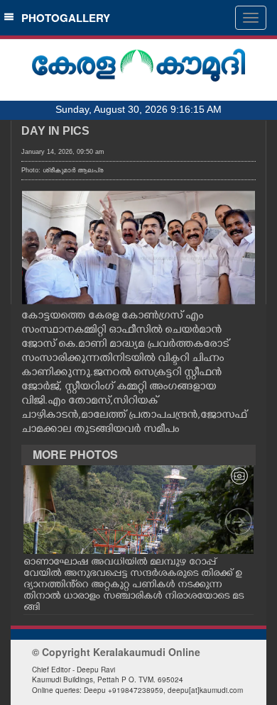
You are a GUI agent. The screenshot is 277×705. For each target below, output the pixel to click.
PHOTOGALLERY (63, 18)
